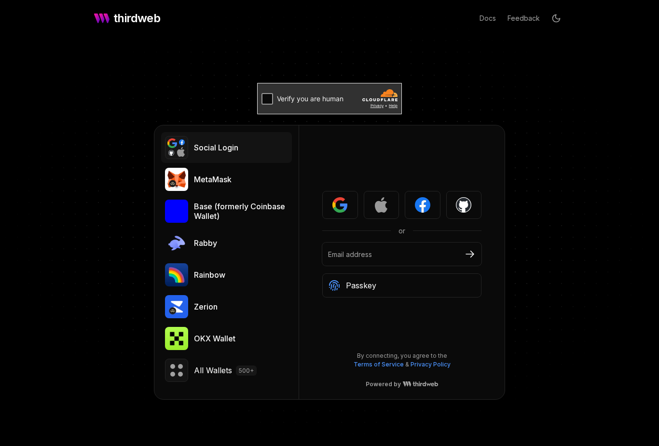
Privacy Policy (431, 364)
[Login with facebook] (422, 205)
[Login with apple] (381, 205)
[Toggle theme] (556, 18)
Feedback (524, 18)
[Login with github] (464, 205)
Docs (488, 18)
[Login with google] (340, 205)
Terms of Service (379, 364)
